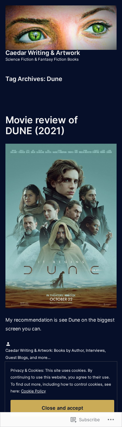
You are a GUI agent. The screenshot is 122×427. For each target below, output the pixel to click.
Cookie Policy (33, 391)
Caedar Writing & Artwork (42, 52)
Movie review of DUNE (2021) (41, 125)
